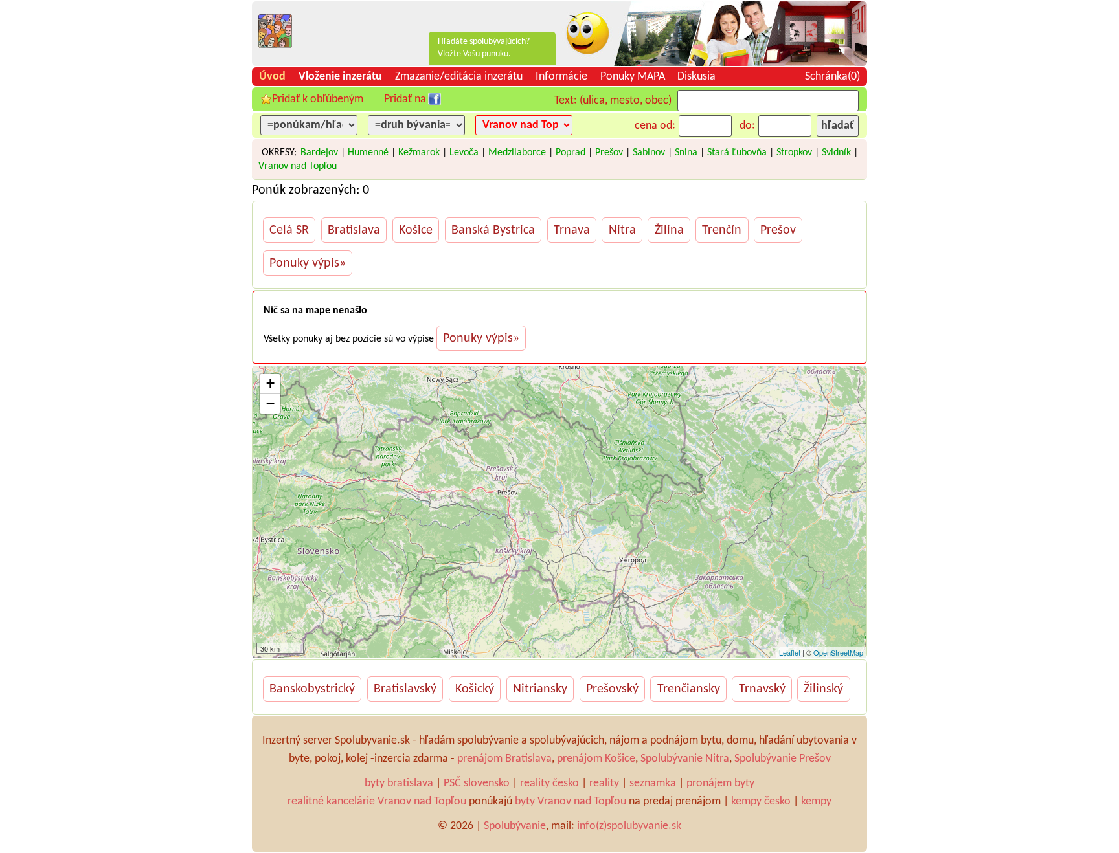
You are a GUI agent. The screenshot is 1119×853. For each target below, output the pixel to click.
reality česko (549, 783)
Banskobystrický (312, 689)
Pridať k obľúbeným (317, 99)
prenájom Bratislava (504, 759)
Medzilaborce (517, 153)
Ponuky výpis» (307, 263)
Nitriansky (540, 689)
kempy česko (761, 801)
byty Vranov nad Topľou (570, 801)
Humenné (368, 153)
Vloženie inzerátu (340, 77)
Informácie (561, 77)
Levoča (464, 153)
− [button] (270, 403)
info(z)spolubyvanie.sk (629, 826)
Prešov (609, 153)
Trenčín (721, 230)
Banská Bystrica (493, 230)
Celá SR (289, 230)
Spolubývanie (515, 826)
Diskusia (696, 77)
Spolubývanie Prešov (782, 759)
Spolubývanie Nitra (684, 759)
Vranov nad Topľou (297, 166)
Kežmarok (419, 153)
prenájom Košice (596, 759)
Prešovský (612, 689)
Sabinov (649, 153)
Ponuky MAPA (632, 77)
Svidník (836, 153)
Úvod (272, 77)
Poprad (570, 153)
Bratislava (354, 230)
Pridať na (405, 99)
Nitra (622, 230)
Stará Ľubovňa (737, 153)
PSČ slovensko (477, 783)
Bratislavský (405, 689)
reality (604, 783)
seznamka (652, 783)
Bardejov (319, 153)
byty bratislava (399, 783)
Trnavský (762, 689)
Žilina (669, 230)
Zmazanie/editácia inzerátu (459, 77)
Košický (474, 689)
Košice (416, 230)
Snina (686, 153)
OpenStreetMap (838, 652)
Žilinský (823, 689)
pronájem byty (720, 783)
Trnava (572, 230)
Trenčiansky (688, 689)
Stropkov (794, 153)
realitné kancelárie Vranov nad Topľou (377, 801)
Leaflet (789, 652)
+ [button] (270, 383)
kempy (816, 801)
